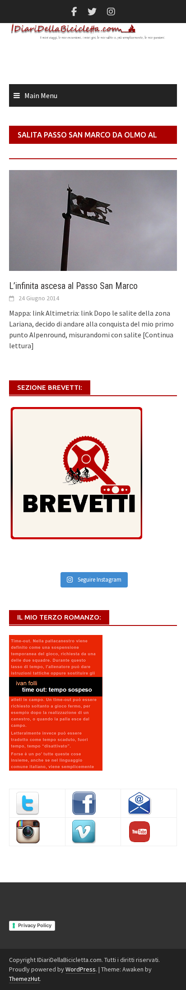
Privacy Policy (34, 925)
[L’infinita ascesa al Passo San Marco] (93, 219)
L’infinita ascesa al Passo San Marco (73, 285)
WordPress (80, 969)
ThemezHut (24, 979)
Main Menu (40, 95)
